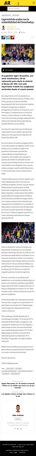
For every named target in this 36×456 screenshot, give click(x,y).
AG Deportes (12, 444)
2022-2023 (10, 368)
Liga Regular (15, 373)
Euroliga (18, 368)
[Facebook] (14, 429)
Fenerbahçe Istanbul (25, 371)
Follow (18, 419)
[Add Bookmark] (32, 37)
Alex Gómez (11, 27)
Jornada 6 (5, 373)
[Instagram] (21, 429)
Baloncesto (6, 15)
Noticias (16, 15)
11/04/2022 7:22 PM (13, 29)
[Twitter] (18, 429)
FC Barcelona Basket (9, 371)
